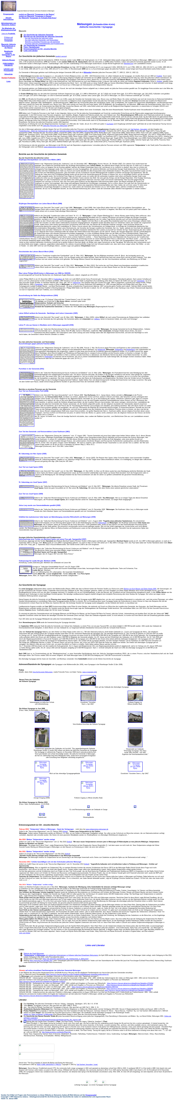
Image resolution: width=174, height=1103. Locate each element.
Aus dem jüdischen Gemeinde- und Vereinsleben (41, 40)
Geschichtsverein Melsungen (43, 672)
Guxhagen (109, 124)
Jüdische (8, 34)
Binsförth (40, 78)
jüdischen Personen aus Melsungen (55, 126)
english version (61, 56)
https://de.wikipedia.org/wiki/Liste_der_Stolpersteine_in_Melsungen (66, 959)
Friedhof (159, 76)
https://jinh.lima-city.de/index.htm (41, 960)
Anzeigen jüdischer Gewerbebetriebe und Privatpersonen (44, 43)
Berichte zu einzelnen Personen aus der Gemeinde (42, 42)
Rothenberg (49, 356)
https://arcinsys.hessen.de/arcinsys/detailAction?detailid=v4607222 (95, 987)
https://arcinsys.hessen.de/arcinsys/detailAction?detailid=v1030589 (128, 990)
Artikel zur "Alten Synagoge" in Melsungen (38, 1014)
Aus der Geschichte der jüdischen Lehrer (39, 38)
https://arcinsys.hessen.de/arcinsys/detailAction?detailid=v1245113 (42, 996)
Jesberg (159, 81)
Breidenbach (130, 349)
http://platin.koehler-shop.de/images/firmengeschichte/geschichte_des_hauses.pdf (52, 1020)
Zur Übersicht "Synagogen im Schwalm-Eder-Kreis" (38, 18)
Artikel (65, 831)
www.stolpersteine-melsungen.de (55, 147)
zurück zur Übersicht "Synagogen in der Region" (37, 14)
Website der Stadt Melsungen (34, 953)
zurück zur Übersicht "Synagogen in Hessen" (35, 16)
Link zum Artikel (24, 933)
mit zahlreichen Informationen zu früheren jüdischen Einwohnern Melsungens (61, 955)
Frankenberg (58, 279)
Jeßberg (97, 319)
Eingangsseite (91, 1095)
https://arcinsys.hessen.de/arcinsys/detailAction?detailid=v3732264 (130, 983)
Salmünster (76, 282)
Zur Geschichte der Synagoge (34, 45)
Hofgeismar (101, 349)
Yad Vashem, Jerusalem (139, 129)
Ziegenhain (141, 281)
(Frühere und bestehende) (8, 39)
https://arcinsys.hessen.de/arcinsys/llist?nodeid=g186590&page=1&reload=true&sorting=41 (77, 974)
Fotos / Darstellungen (31, 47)
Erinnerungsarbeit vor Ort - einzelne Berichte (40, 49)
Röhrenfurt (87, 72)
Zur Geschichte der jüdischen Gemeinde (38, 35)
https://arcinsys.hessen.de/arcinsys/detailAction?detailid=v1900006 (130, 988)
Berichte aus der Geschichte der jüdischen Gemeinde (43, 36)
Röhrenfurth (102, 523)
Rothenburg (119, 349)
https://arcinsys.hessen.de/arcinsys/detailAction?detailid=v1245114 (42, 981)
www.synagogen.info (89, 672)
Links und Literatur (31, 51)
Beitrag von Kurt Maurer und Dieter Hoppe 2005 (140, 589)
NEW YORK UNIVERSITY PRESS (49, 1064)
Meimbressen (128, 63)
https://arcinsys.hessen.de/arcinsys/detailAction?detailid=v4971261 (130, 985)
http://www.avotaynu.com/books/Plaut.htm (56, 1032)
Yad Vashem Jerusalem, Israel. (87, 1064)
